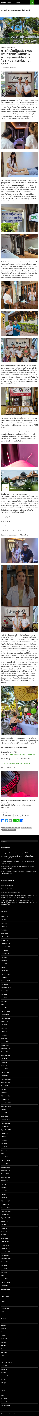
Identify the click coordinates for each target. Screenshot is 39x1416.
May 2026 (4, 926)
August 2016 (4, 1221)
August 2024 (4, 991)
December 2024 (5, 981)
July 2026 (4, 920)
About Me (10, 885)
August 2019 (4, 1133)
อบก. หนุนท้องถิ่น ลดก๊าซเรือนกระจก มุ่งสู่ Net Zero (15, 853)
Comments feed (5, 1402)
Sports (3, 1349)
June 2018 (4, 1147)
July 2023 (4, 1025)
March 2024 (4, 1008)
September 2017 (6, 1177)
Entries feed (4, 1398)
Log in (2, 1395)
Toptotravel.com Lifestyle (10, 2)
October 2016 (5, 1214)
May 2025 (4, 964)
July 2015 (4, 1265)
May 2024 (4, 1001)
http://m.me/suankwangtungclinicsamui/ (17, 763)
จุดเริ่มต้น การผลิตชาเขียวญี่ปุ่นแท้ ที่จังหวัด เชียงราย (16, 897)
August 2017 (4, 1180)
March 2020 (4, 1116)
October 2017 (5, 1174)
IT (1, 1321)
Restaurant (4, 1338)
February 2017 (5, 1201)
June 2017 (4, 1187)
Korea (3, 1332)
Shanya (13, 67)
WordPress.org (5, 1405)
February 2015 (5, 1282)
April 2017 (4, 1194)
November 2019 (6, 1123)
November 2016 (6, 1211)
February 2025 (5, 974)
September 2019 (6, 1130)
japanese (3, 1325)
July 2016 (4, 1224)
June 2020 (4, 1109)
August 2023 (4, 1021)
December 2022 (5, 1045)
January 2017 (5, 1204)
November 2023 (6, 1018)
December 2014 (5, 1289)
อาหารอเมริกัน (5, 1376)
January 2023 (5, 1042)
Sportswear (4, 1352)
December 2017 (5, 1167)
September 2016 (6, 1218)
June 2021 (4, 1092)
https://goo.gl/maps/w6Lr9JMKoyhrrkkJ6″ (24, 754)
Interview (4, 1318)
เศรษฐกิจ (3, 1382)
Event (2, 1305)
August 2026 (4, 916)
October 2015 (5, 1255)
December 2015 (5, 1248)
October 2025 (5, 950)
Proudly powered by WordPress (9, 1413)
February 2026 (5, 937)
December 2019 (5, 1119)
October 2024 (5, 984)
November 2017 (6, 1170)
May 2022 (4, 1065)
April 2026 (4, 930)
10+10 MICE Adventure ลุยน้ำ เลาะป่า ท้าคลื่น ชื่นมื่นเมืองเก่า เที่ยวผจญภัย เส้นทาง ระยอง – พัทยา (17, 857)
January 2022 (5, 1075)
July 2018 (4, 1143)
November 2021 (6, 1079)
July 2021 (4, 1089)
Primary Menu (36, 2)
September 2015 (6, 1258)
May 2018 (4, 1150)
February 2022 (5, 1072)
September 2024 (6, 987)
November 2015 (6, 1252)
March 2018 (4, 1157)
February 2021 (5, 1096)
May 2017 (4, 1191)
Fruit (2, 1311)
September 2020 (6, 1106)
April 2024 (4, 1004)
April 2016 (4, 1235)
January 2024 (5, 1014)
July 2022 (4, 1058)
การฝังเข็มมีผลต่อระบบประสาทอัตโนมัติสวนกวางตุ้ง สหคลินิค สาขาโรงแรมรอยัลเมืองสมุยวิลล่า (16, 57)
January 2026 (5, 940)
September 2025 (6, 953)
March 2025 (4, 970)
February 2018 (5, 1160)
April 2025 (4, 967)
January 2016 (5, 1245)
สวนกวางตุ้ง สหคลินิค (27, 827)
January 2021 (5, 1099)
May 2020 (4, 1113)
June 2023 (4, 1028)
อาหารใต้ (3, 1379)
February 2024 (5, 1011)
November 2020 (6, 1103)
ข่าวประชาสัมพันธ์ (6, 1362)
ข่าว (2, 1359)
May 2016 (4, 1231)
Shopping (3, 1345)
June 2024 (4, 998)
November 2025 (6, 947)
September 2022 (6, 1055)
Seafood (3, 1342)
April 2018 (4, 1153)
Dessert (3, 1301)
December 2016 (5, 1208)
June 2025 (4, 960)
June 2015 (4, 1268)
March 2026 (4, 933)
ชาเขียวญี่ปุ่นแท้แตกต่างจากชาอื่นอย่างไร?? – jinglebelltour (18, 895)
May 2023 (4, 1031)
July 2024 (4, 994)
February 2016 (5, 1241)
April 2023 (4, 1035)
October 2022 (5, 1052)
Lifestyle (8, 47)
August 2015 (4, 1262)
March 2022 (4, 1069)
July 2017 (4, 1184)
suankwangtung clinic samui (11, 827)
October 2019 (5, 1126)
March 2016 (4, 1238)
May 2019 (4, 1136)
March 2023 (4, 1038)
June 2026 (4, 923)
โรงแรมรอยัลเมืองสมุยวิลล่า (9, 829)
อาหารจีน (4, 1372)
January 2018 (5, 1163)
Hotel (3, 47)
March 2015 (4, 1279)
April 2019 (4, 1140)
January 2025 (5, 977)
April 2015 (4, 1275)
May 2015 (4, 1272)
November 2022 (6, 1048)
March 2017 (4, 1197)
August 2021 (4, 1086)
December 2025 (5, 943)
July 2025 (4, 957)
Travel (13, 47)
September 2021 (6, 1082)
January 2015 (5, 1285)
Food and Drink (5, 1308)
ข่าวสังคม (4, 1366)
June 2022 (4, 1062)
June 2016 (4, 1228)
